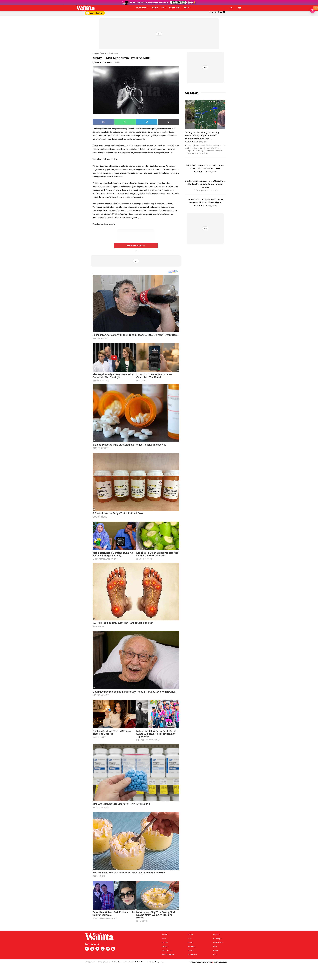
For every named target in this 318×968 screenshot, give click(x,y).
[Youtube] (221, 12)
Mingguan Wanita (99, 53)
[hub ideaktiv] (240, 7)
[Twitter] (215, 12)
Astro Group (225, 962)
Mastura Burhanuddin (103, 62)
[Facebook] (209, 12)
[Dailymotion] (223, 12)
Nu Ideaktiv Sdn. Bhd (206, 962)
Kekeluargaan (114, 53)
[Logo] (86, 8)
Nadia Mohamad (191, 142)
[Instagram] (212, 12)
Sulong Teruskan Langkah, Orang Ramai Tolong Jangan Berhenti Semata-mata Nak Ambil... (202, 135)
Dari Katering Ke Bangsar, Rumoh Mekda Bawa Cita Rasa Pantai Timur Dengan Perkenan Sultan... (205, 184)
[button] (231, 8)
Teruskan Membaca (136, 246)
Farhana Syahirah (200, 190)
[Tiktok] (218, 12)
